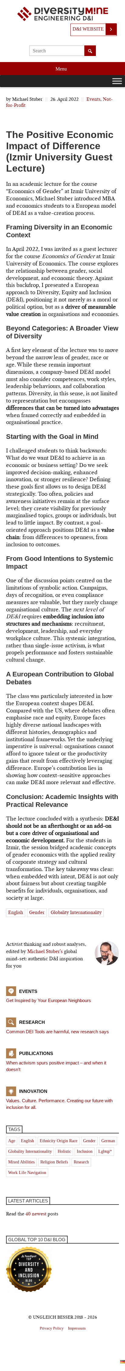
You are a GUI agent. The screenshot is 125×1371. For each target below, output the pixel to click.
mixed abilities (21, 1162)
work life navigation (27, 1172)
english (15, 913)
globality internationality (76, 913)
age (11, 1141)
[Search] (90, 51)
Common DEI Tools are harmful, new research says (57, 1031)
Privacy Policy (52, 1328)
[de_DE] (122, 1361)
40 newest (35, 1214)
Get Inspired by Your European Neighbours (48, 1000)
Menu (62, 68)
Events (93, 99)
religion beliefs (54, 1162)
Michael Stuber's (45, 951)
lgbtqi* (105, 1151)
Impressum (77, 1328)
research (81, 1162)
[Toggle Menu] (117, 81)
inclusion (85, 1151)
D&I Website (88, 28)
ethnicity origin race (58, 1141)
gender (37, 913)
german (108, 1141)
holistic (64, 1151)
